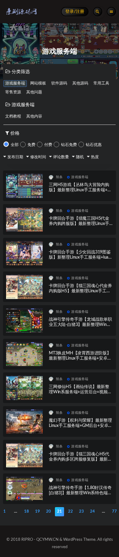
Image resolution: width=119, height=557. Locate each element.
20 (48, 512)
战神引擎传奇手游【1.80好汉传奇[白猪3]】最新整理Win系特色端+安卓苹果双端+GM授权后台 (80, 493)
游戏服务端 (15, 83)
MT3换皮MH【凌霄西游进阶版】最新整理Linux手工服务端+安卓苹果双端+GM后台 (80, 358)
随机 (80, 157)
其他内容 (34, 116)
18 (26, 512)
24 (92, 512)
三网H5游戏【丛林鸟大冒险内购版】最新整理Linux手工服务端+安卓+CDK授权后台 (80, 190)
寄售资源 (13, 92)
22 (70, 512)
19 (37, 512)
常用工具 (101, 83)
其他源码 (80, 83)
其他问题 (34, 92)
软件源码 (59, 83)
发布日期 (15, 157)
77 (114, 512)
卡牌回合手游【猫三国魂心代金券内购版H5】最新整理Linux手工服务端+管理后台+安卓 (80, 291)
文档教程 (13, 116)
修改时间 (38, 157)
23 (81, 512)
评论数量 (61, 157)
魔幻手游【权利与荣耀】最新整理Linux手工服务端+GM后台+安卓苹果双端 (80, 425)
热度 (95, 157)
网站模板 (38, 83)
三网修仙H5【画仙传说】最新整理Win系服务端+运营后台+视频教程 (80, 392)
